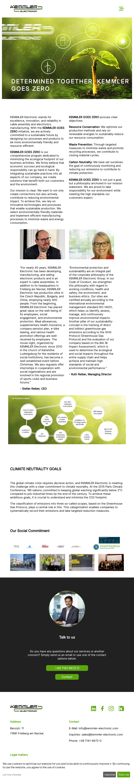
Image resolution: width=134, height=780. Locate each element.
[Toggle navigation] (121, 8)
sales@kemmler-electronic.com (102, 734)
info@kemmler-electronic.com (98, 728)
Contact (67, 677)
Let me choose (12, 774)
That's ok (123, 774)
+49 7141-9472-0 (67, 668)
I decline (109, 774)
